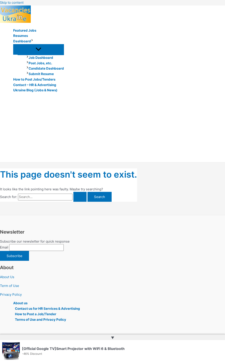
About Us (7, 277)
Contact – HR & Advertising (34, 85)
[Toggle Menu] (38, 49)
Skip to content (12, 2)
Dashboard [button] (22, 41)
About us (20, 303)
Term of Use (9, 286)
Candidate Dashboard (46, 68)
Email (4, 247)
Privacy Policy (11, 294)
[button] (32, 41)
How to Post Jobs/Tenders (34, 79)
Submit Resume (41, 74)
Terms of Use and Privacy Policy (40, 319)
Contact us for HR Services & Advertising (47, 308)
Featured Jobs (24, 30)
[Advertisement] (112, 129)
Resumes (20, 36)
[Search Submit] (80, 197)
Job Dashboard (41, 58)
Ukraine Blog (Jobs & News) (35, 90)
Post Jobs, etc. (40, 63)
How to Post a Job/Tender (35, 314)
